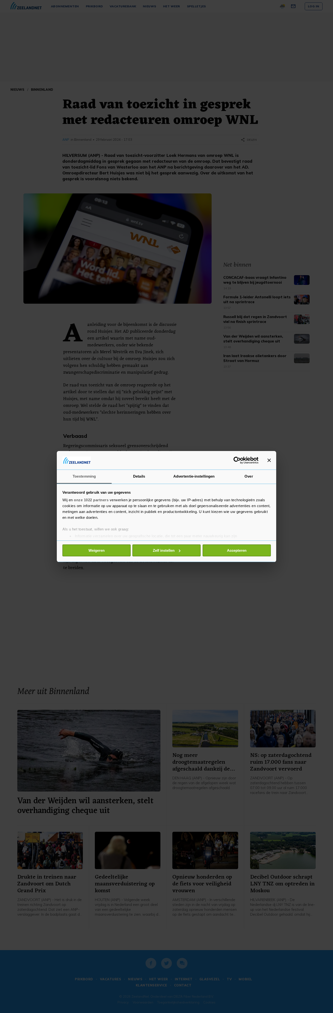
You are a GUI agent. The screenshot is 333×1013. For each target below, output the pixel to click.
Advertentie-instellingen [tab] (194, 476)
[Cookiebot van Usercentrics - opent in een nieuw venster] (237, 460)
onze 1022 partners (91, 500)
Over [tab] (249, 476)
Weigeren (96, 550)
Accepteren (236, 550)
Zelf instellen (164, 550)
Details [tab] (139, 476)
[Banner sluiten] (269, 460)
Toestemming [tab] (84, 476)
